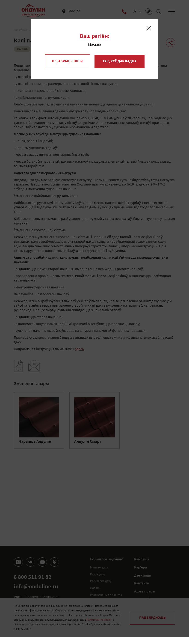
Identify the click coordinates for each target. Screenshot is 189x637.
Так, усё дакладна (119, 61)
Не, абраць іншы (67, 61)
